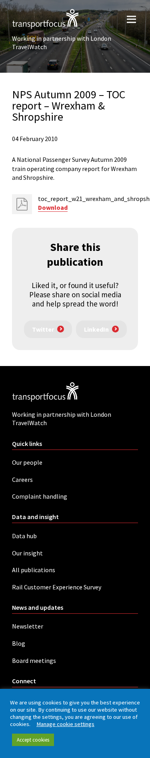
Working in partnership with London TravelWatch (61, 42)
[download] (22, 204)
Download (53, 207)
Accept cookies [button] (33, 739)
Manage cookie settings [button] (65, 724)
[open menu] (131, 19)
